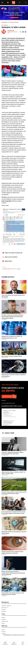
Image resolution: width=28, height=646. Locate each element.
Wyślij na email (8, 261)
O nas (3, 614)
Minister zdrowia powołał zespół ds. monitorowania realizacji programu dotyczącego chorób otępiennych (13, 573)
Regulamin (4, 400)
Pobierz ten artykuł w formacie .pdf (13, 252)
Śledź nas (4, 626)
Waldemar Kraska (6, 268)
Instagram (4, 633)
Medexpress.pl (5, 22)
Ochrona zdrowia (14, 22)
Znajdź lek (4, 609)
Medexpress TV (5, 607)
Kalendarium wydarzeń (6, 605)
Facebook (4, 631)
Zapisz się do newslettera (11, 257)
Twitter (3, 629)
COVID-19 (14, 268)
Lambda (18, 268)
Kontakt (3, 623)
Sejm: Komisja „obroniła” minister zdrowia (12, 356)
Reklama (3, 617)
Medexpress (10, 30)
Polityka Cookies (5, 621)
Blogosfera (4, 611)
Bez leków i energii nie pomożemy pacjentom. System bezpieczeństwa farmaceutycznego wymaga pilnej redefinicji (12, 316)
